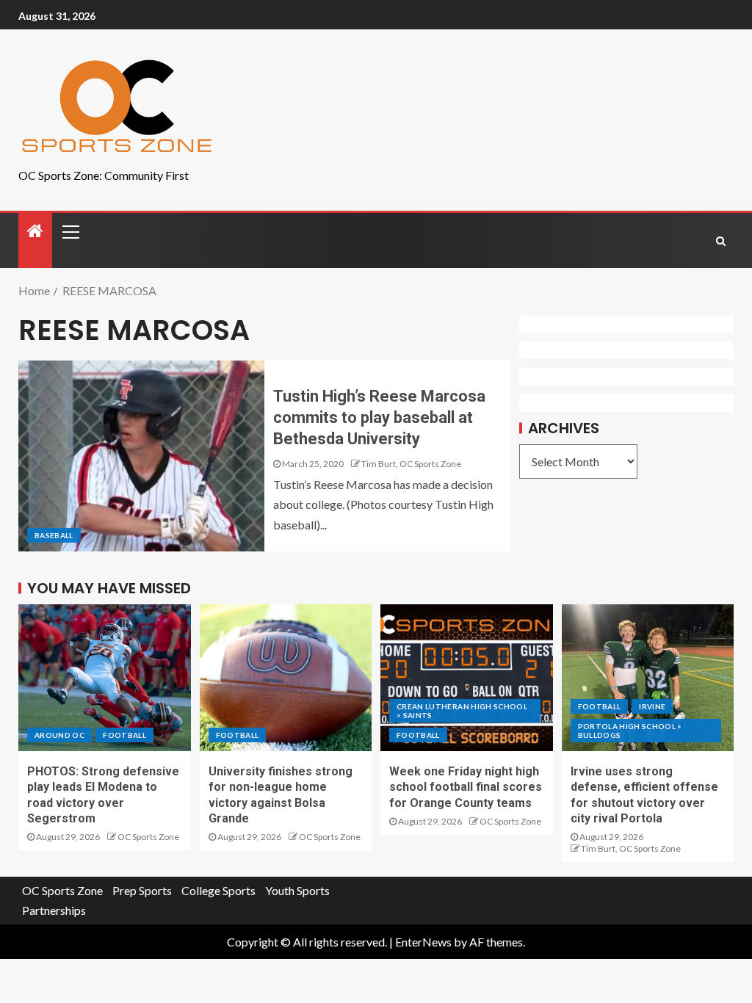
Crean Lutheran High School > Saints (462, 711)
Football (124, 735)
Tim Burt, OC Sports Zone (411, 463)
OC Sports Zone (148, 836)
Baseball (54, 535)
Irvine (652, 706)
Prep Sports (142, 890)
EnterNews (423, 942)
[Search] (721, 241)
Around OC (59, 735)
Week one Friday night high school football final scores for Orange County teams (465, 787)
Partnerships (54, 910)
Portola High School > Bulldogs (630, 730)
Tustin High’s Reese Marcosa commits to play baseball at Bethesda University (379, 418)
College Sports (218, 890)
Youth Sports (297, 890)
